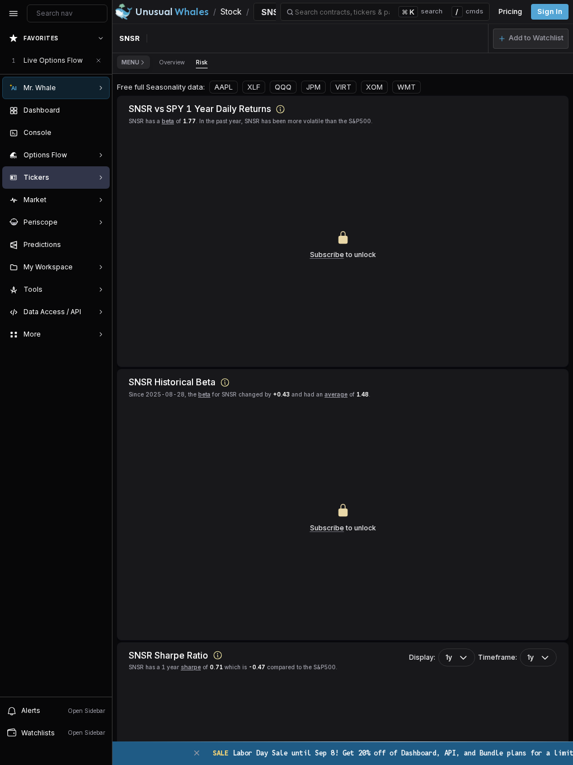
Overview (172, 62)
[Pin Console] (98, 133)
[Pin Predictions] (98, 245)
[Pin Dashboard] (98, 110)
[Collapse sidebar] (13, 13)
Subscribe (327, 254)
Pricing (510, 11)
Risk (202, 62)
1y (448, 657)
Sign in (549, 11)
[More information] (280, 109)
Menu (130, 62)
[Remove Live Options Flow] (98, 60)
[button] (530, 38)
